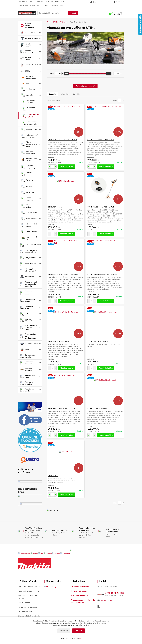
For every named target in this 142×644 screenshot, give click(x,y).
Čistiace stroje (31, 212)
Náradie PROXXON (29, 52)
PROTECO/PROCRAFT (33, 245)
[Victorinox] (65, 553)
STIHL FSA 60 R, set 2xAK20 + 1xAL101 (63, 274)
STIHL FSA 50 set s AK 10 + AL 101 (100, 140)
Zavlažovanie (30, 277)
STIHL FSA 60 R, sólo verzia (58, 341)
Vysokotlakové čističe (31, 159)
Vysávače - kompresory (30, 167)
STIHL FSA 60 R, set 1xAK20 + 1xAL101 (102, 274)
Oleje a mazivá (31, 232)
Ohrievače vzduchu (29, 307)
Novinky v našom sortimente (29, 25)
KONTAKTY (23, 2)
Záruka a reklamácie (79, 591)
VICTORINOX (30, 32)
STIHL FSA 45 (53, 476)
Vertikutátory (31, 192)
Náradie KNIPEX (31, 65)
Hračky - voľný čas (31, 238)
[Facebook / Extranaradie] (30, 420)
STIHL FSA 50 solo (55, 207)
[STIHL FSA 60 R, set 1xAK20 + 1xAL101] (105, 256)
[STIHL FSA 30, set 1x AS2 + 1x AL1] (105, 189)
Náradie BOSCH (31, 38)
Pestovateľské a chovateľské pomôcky (31, 284)
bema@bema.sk (107, 600)
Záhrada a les (30, 264)
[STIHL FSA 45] (65, 457)
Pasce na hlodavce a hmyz (29, 293)
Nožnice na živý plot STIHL (32, 136)
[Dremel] (34, 553)
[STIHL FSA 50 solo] (65, 189)
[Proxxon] (56, 553)
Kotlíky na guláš (31, 343)
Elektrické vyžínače (31, 109)
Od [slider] (66, 73)
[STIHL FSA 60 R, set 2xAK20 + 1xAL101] (65, 256)
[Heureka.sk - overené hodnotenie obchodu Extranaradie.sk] (30, 440)
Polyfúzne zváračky (29, 383)
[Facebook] (100, 607)
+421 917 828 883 (114, 593)
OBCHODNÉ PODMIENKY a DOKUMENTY (50, 2)
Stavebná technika (29, 363)
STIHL (27, 71)
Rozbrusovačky (31, 218)
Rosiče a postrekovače (31, 174)
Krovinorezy (30, 89)
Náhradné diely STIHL (31, 225)
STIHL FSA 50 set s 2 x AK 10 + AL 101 (62, 140)
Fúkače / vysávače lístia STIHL (31, 144)
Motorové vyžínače (31, 101)
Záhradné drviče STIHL (31, 152)
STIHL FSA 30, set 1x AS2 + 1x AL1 (100, 207)
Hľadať (73, 13)
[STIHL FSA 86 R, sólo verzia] (105, 323)
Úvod (48, 22)
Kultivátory (30, 186)
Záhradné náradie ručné (30, 270)
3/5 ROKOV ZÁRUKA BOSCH (54, 6)
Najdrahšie (76, 94)
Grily (27, 350)
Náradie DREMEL (28, 58)
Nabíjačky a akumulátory (31, 77)
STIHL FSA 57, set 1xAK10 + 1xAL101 (62, 409)
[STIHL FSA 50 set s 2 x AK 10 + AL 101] (65, 121)
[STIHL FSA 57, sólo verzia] (105, 390)
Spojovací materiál (29, 370)
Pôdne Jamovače (29, 199)
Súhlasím (78, 630)
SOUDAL (28, 320)
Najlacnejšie (64, 94)
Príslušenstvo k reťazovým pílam (31, 327)
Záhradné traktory (29, 206)
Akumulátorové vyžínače (33, 116)
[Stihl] (41, 553)
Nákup (32, 2)
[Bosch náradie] (24, 553)
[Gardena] (48, 553)
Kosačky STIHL (31, 130)
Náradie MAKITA (28, 45)
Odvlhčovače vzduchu (30, 301)
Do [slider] (109, 73)
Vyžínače (29, 95)
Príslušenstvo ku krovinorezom (30, 336)
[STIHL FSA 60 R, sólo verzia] (65, 323)
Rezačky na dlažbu (29, 390)
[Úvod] (27, 13)
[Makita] (34, 564)
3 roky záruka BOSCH (79, 596)
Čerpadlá (29, 180)
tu (80, 638)
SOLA (27, 314)
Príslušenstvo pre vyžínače (32, 123)
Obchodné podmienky (80, 587)
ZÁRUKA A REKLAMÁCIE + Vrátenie (30, 6)
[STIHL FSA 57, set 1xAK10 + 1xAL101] (65, 390)
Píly (27, 84)
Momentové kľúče (30, 376)
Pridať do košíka (66, 166)
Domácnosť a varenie (30, 356)
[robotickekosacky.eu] (30, 498)
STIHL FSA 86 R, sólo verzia (97, 341)
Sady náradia (30, 258)
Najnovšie (52, 94)
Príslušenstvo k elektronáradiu (31, 251)
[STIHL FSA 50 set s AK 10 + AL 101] (105, 121)
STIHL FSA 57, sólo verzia (97, 409)
